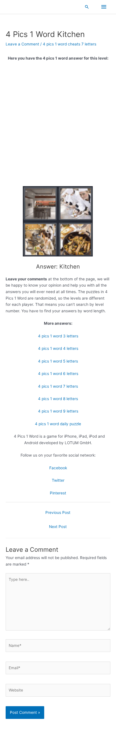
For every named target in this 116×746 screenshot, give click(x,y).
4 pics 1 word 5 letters (58, 361)
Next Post (58, 526)
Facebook (58, 468)
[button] (87, 6)
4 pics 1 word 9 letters (58, 411)
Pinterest (58, 493)
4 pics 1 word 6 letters (58, 373)
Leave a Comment (22, 44)
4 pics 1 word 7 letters (58, 386)
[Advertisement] (58, 125)
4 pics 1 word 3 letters (58, 336)
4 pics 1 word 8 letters (58, 398)
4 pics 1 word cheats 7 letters (69, 44)
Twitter (58, 480)
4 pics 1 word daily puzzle (58, 424)
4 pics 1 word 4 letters (58, 348)
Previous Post (57, 512)
